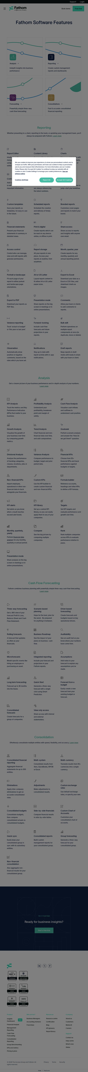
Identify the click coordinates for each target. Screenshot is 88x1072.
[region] (44, 171)
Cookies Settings (21, 180)
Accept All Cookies (64, 180)
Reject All (46, 180)
